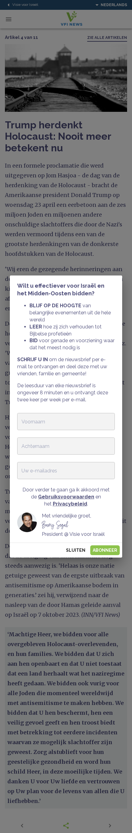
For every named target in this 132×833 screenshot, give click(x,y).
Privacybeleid (70, 504)
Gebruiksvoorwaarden (66, 497)
